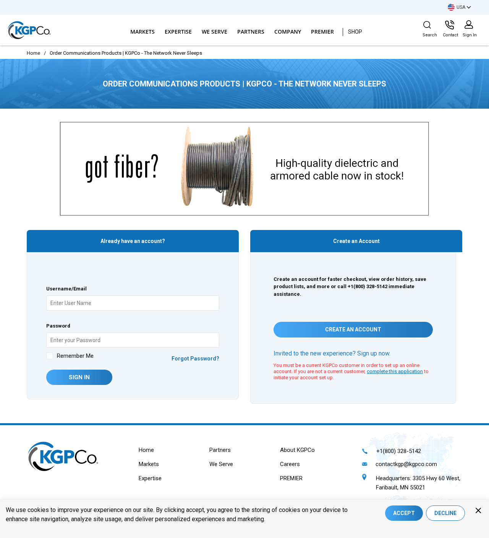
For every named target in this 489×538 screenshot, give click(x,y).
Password (58, 326)
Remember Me (75, 355)
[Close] (478, 510)
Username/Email (66, 289)
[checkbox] (49, 355)
